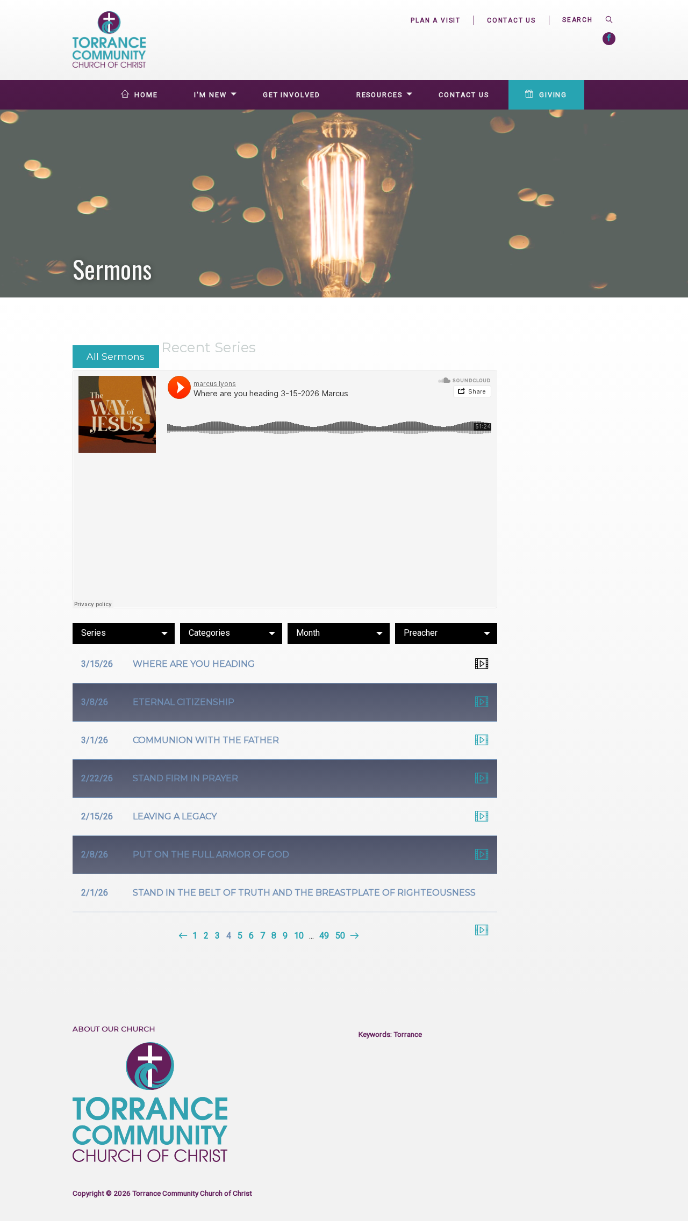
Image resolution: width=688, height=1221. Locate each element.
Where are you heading (194, 664)
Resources (379, 95)
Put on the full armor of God (211, 854)
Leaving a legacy (175, 816)
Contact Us (511, 20)
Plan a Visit (436, 20)
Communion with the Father (206, 740)
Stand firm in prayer (185, 778)
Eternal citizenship (183, 702)
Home (146, 95)
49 (324, 936)
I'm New (210, 95)
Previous (184, 935)
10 (299, 936)
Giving (553, 95)
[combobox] (582, 20)
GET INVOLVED (291, 95)
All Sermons (116, 356)
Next (353, 935)
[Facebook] (609, 38)
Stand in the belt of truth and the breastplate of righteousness (304, 893)
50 (340, 936)
